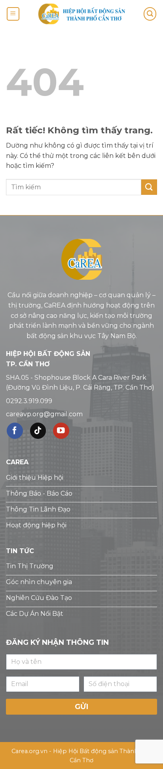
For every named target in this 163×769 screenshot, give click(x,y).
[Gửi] (149, 187)
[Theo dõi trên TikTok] (38, 431)
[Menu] (13, 14)
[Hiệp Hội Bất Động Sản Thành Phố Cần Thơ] (81, 14)
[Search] (150, 14)
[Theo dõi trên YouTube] (61, 431)
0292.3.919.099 (29, 401)
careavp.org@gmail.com (44, 414)
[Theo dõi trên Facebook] (15, 431)
